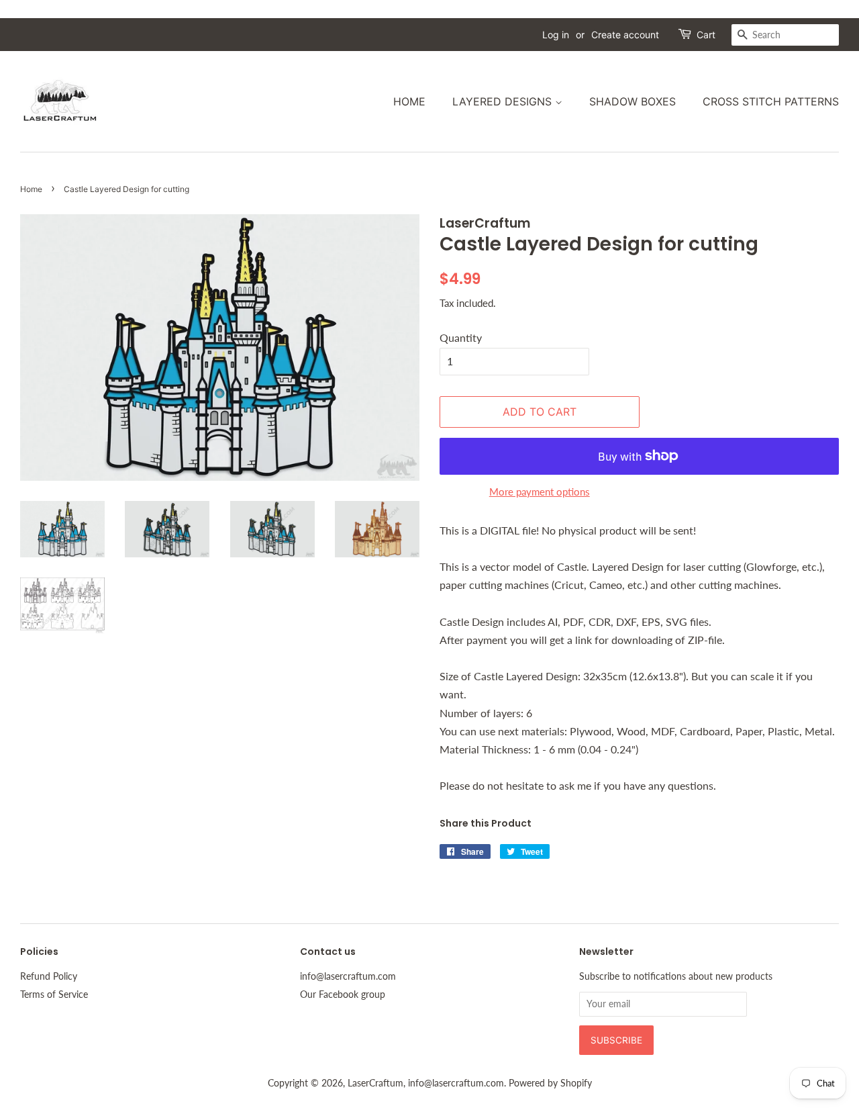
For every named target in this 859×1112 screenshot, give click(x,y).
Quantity (461, 337)
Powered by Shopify (550, 1083)
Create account (625, 34)
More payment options (539, 491)
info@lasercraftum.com (348, 976)
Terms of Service (54, 994)
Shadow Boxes (632, 101)
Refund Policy (48, 976)
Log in (555, 34)
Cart (706, 34)
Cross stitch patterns (771, 101)
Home (409, 101)
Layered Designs (503, 101)
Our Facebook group (342, 994)
